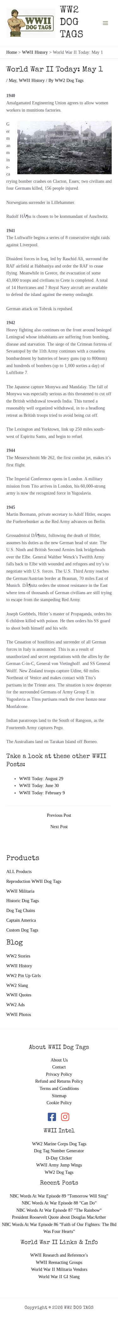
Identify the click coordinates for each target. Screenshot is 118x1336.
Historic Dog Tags (22, 900)
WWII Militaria (20, 891)
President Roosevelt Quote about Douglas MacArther (59, 1217)
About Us (59, 1060)
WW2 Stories (18, 956)
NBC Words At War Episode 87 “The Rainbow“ (59, 1210)
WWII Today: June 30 (39, 785)
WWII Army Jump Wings (59, 1165)
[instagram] (65, 1117)
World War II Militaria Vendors (59, 1269)
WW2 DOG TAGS (71, 23)
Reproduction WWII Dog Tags (33, 881)
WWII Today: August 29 (41, 778)
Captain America (21, 920)
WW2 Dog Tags (59, 1172)
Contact (59, 1067)
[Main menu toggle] (105, 23)
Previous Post (59, 815)
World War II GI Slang (59, 1276)
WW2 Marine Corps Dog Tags (59, 1144)
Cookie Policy (59, 1102)
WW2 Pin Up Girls (23, 975)
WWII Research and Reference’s (59, 1255)
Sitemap (59, 1095)
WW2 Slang (17, 985)
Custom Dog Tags (22, 930)
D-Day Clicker (59, 1158)
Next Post (59, 827)
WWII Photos (18, 1014)
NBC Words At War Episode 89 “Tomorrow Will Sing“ (59, 1196)
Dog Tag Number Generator (59, 1150)
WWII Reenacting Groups (59, 1262)
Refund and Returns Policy (59, 1081)
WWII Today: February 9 (42, 793)
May (12, 80)
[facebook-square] (53, 1117)
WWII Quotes (18, 995)
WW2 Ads (15, 1004)
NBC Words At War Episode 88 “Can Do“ (59, 1203)
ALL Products (18, 871)
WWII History (19, 966)
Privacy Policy (59, 1074)
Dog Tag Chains (20, 910)
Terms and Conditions (59, 1088)
